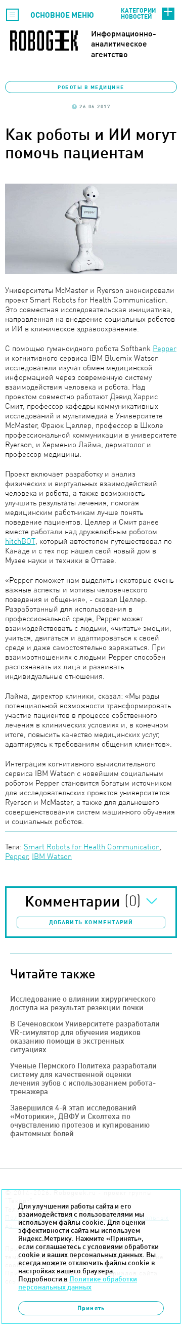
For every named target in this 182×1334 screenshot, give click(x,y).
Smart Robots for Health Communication (92, 846)
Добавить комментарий (91, 922)
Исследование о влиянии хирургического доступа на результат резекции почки (83, 1003)
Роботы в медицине (91, 87)
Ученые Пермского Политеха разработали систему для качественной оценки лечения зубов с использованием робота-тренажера (83, 1078)
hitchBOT (20, 541)
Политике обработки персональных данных (77, 1283)
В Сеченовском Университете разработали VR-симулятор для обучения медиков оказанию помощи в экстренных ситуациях (85, 1036)
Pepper (164, 348)
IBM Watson (52, 856)
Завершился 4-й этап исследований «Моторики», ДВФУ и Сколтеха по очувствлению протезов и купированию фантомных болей (80, 1120)
